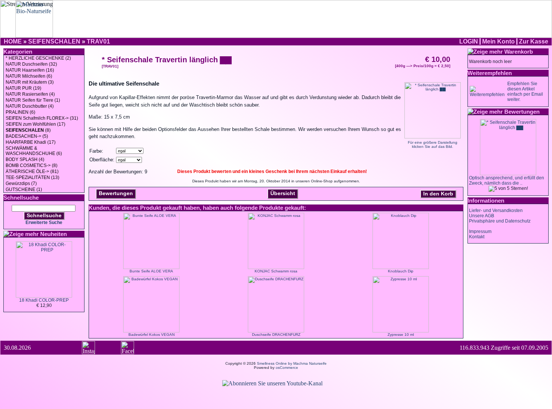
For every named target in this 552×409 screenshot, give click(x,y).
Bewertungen (116, 193)
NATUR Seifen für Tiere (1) (33, 100)
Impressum (480, 231)
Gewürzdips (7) (21, 183)
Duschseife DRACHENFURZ (276, 334)
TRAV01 (98, 41)
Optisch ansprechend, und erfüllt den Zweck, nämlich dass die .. (506, 180)
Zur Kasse (533, 41)
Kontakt (476, 236)
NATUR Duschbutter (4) (30, 106)
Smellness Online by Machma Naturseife (292, 363)
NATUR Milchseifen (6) (29, 76)
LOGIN (469, 41)
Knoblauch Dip (400, 271)
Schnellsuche (44, 215)
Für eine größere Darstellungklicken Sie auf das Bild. (432, 144)
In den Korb (438, 194)
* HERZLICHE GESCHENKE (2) (38, 58)
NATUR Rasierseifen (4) (30, 94)
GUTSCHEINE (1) (24, 189)
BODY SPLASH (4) (25, 159)
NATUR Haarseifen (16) (30, 70)
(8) (28, 130)
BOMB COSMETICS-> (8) (31, 165)
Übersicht (282, 193)
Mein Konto (498, 41)
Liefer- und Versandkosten (496, 210)
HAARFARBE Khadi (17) (31, 142)
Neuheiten (53, 234)
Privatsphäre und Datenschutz (500, 221)
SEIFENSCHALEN (54, 41)
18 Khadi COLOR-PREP (44, 300)
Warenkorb (518, 51)
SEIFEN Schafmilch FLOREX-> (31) (42, 118)
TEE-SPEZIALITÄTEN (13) (32, 177)
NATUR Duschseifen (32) (31, 64)
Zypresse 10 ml (401, 334)
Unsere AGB (481, 215)
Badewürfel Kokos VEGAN (151, 334)
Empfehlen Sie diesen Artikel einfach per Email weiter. (525, 91)
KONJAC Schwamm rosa (276, 271)
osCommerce (287, 367)
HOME (13, 41)
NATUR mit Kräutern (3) (30, 82)
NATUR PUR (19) (23, 88)
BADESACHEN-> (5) (27, 136)
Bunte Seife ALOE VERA (151, 271)
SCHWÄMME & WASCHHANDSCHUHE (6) (34, 151)
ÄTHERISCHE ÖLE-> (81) (32, 171)
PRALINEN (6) (20, 112)
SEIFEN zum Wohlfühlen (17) (35, 124)
